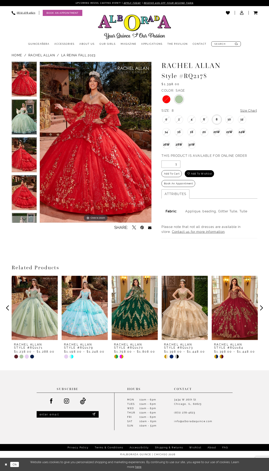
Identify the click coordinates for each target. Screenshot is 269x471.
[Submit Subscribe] (93, 414)
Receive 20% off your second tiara (168, 3)
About (212, 447)
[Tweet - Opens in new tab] (134, 227)
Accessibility (139, 447)
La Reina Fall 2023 (78, 55)
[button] (242, 13)
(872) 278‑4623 (184, 412)
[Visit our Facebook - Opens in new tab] (51, 401)
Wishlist (195, 447)
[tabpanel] (24, 80)
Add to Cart (172, 173)
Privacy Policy (78, 447)
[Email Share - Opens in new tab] (150, 227)
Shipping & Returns (169, 447)
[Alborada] (134, 27)
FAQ (225, 447)
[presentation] (35, 308)
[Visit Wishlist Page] (228, 13)
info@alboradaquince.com (193, 421)
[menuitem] (23, 13)
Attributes (175, 194)
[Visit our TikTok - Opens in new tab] (83, 401)
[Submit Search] (236, 43)
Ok (15, 464)
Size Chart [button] (248, 110)
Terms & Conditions (109, 447)
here (138, 466)
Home (17, 55)
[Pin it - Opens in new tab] (142, 227)
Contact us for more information (198, 232)
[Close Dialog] (5, 464)
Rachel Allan (41, 55)
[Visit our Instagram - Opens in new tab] (67, 401)
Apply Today (132, 3)
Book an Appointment (178, 183)
